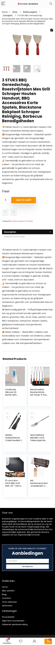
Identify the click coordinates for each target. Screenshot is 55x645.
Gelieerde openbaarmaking (15, 624)
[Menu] (3, 3)
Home (5, 12)
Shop (15, 12)
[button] (51, 30)
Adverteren (7, 605)
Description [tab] (10, 232)
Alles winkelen (8, 590)
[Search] (51, 3)
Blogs (4, 594)
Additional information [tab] (14, 236)
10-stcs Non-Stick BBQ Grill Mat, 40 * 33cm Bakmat (13, 484)
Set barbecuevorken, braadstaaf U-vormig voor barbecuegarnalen (39, 487)
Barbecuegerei (30, 12)
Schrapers (7, 15)
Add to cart (23, 200)
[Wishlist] (20, 641)
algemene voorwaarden (13, 620)
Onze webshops (9, 602)
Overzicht (6, 598)
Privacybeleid (8, 617)
